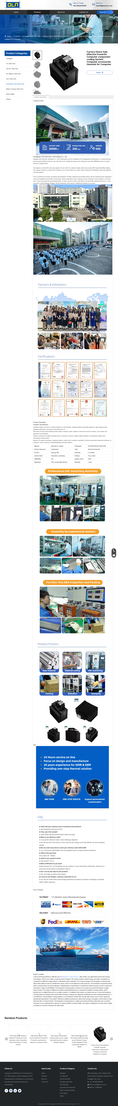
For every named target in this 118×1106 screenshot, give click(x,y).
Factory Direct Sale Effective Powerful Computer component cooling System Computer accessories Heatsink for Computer (59, 1049)
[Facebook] (6, 1090)
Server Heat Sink (12, 69)
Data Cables (10, 94)
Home (43, 1073)
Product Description (40, 97)
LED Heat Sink (11, 79)
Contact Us (44, 1082)
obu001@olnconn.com (104, 6)
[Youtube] (15, 1090)
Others (8, 99)
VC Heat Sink (10, 64)
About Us (44, 1079)
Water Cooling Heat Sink (14, 89)
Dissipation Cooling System (70, 977)
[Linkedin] (11, 1090)
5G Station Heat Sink (13, 74)
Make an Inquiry (103, 12)
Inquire (98, 72)
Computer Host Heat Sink (15, 84)
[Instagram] (19, 1090)
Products (44, 1076)
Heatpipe (9, 58)
